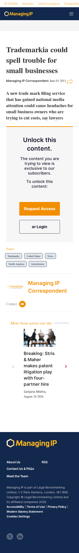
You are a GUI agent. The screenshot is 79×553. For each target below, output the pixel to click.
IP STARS (11, 3)
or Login (39, 226)
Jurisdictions (37, 264)
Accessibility (15, 506)
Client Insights (49, 3)
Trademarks (13, 256)
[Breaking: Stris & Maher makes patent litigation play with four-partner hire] (40, 338)
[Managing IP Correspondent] (17, 287)
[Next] (66, 366)
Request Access (39, 208)
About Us (13, 462)
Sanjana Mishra (34, 391)
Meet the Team (17, 476)
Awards (28, 3)
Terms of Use (36, 506)
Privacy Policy (57, 506)
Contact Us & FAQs (20, 468)
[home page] (18, 13)
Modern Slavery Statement (25, 511)
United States (33, 256)
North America (16, 264)
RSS (45, 462)
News (50, 256)
